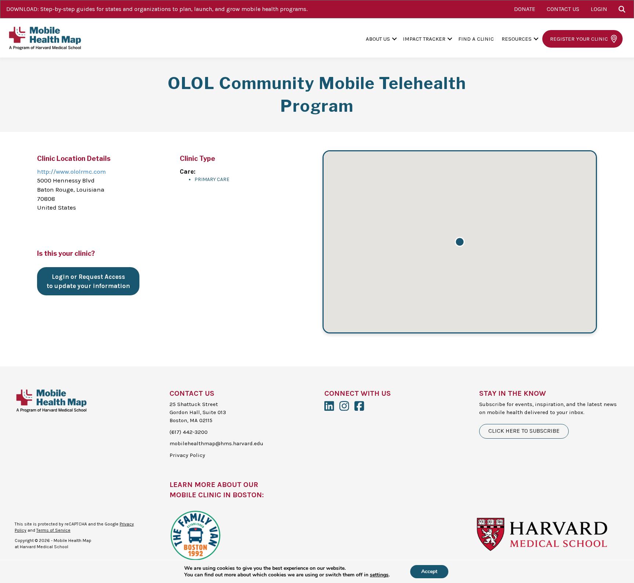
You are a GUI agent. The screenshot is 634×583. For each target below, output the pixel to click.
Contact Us (563, 8)
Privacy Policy (187, 455)
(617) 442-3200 (189, 432)
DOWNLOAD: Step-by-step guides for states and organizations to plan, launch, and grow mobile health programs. (156, 8)
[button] (623, 9)
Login (599, 8)
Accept (429, 571)
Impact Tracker (424, 39)
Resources (517, 39)
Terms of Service (53, 530)
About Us (378, 39)
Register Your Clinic (579, 39)
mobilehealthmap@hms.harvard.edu (216, 443)
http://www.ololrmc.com (71, 171)
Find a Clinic (476, 39)
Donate (524, 8)
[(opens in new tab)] (195, 534)
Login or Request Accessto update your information (88, 281)
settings (379, 575)
